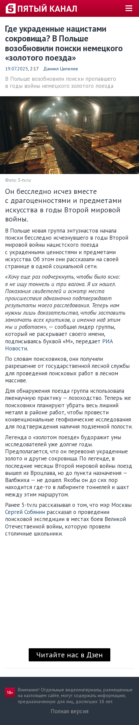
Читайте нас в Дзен (69, 654)
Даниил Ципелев (60, 69)
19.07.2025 (16, 69)
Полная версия (69, 711)
